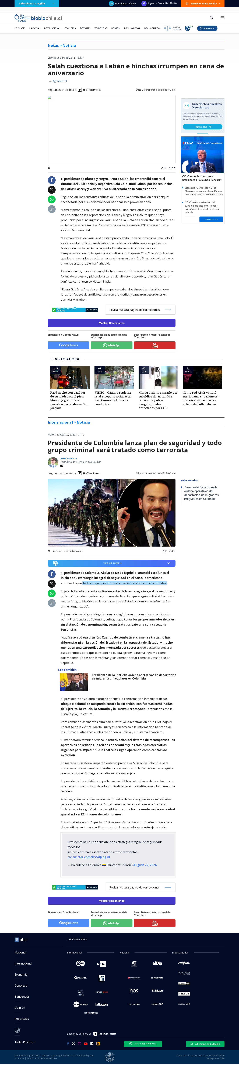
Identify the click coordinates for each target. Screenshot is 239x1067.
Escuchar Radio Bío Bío (204, 3)
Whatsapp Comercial (145, 1043)
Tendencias (100, 28)
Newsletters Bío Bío (125, 3)
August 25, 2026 (145, 865)
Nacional (34, 28)
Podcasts (20, 28)
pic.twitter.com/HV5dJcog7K (89, 857)
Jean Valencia (68, 458)
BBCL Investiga (132, 28)
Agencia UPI (59, 81)
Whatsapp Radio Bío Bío (207, 1043)
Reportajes (22, 1019)
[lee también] (75, 682)
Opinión (115, 28)
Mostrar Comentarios (112, 322)
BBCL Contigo (152, 28)
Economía (70, 28)
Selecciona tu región (32, 3)
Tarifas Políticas (24, 1042)
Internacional (52, 28)
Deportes (85, 28)
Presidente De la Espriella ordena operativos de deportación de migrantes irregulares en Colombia (134, 676)
